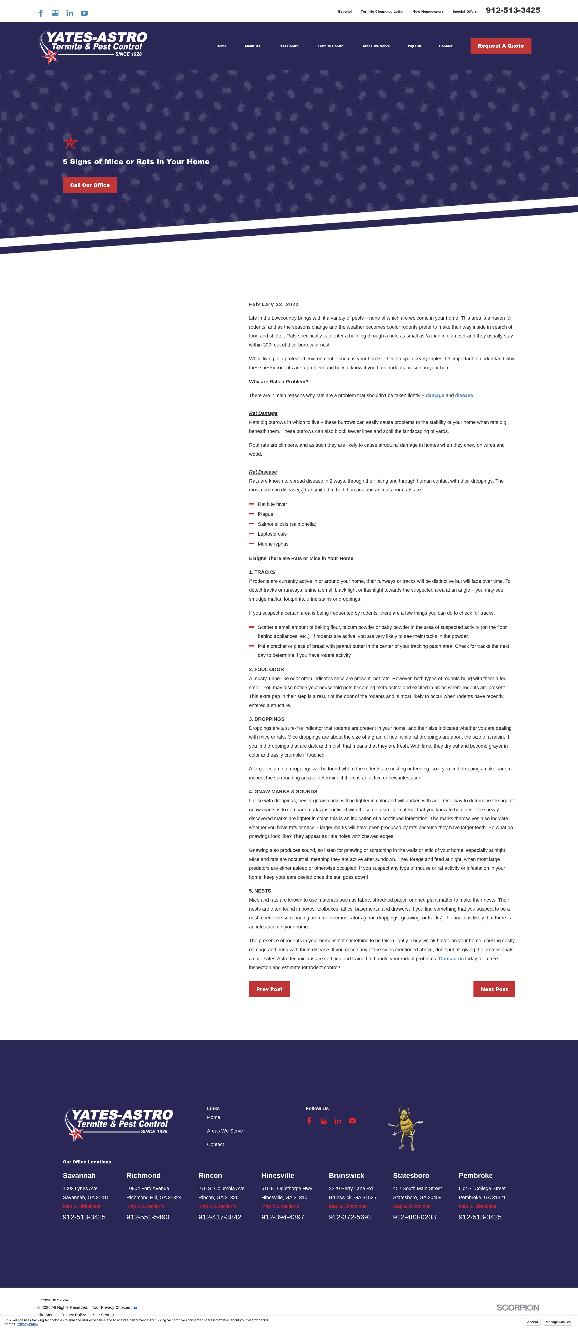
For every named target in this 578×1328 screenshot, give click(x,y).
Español (345, 11)
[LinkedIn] (69, 13)
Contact (215, 1144)
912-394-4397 (282, 1217)
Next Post (494, 989)
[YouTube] (84, 13)
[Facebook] (40, 13)
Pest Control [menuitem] (289, 46)
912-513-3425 (513, 10)
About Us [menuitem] (252, 46)
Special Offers (465, 11)
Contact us (451, 958)
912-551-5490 (147, 1217)
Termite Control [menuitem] (331, 46)
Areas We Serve (225, 1131)
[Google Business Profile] (55, 13)
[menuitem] (45, 1315)
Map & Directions (81, 1206)
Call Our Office (90, 184)
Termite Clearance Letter (382, 11)
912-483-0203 (414, 1217)
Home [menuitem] (221, 46)
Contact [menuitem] (445, 46)
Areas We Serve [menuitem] (376, 46)
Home (213, 1117)
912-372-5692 (350, 1217)
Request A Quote (501, 45)
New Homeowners (428, 11)
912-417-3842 (219, 1217)
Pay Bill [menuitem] (414, 46)
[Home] (92, 46)
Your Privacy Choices (111, 1307)
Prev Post (269, 989)
